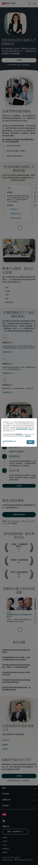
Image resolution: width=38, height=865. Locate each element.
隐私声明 (28, 436)
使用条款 (18, 434)
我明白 (30, 442)
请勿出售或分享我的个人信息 (24, 429)
